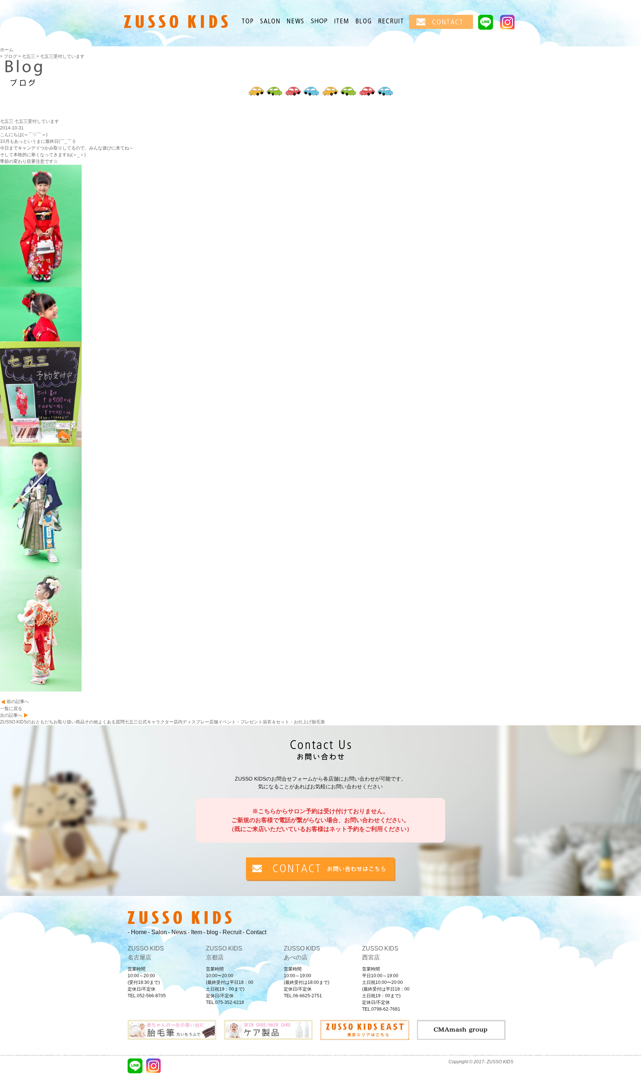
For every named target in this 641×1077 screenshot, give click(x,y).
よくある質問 (111, 722)
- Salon (157, 932)
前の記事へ (18, 701)
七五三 (131, 722)
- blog (210, 932)
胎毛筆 (318, 722)
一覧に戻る (11, 708)
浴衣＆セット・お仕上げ (287, 722)
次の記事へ (11, 715)
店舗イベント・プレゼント (236, 722)
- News (177, 932)
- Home (137, 932)
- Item (195, 932)
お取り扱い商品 (69, 722)
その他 (91, 722)
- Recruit (230, 932)
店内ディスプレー (191, 722)
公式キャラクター (156, 722)
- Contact (254, 932)
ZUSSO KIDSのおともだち (26, 722)
